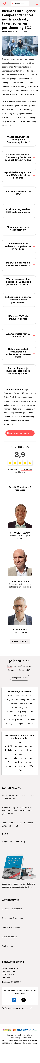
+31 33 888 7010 (21, 3)
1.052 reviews (26, 469)
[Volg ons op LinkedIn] (14, 1000)
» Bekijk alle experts (20, 641)
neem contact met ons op (18, 433)
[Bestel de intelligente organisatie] (19, 867)
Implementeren (8, 946)
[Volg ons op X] (24, 1000)
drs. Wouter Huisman (18, 31)
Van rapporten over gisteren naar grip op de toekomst (18, 796)
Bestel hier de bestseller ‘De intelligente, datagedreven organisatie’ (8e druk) (19, 885)
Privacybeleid (32, 1040)
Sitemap (4, 1040)
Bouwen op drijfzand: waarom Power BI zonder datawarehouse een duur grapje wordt (17, 810)
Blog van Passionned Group (13, 841)
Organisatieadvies (9, 937)
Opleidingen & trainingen (12, 918)
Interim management (11, 927)
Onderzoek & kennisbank (12, 909)
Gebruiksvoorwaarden (17, 1040)
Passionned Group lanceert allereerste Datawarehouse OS (18, 824)
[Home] (4, 3)
